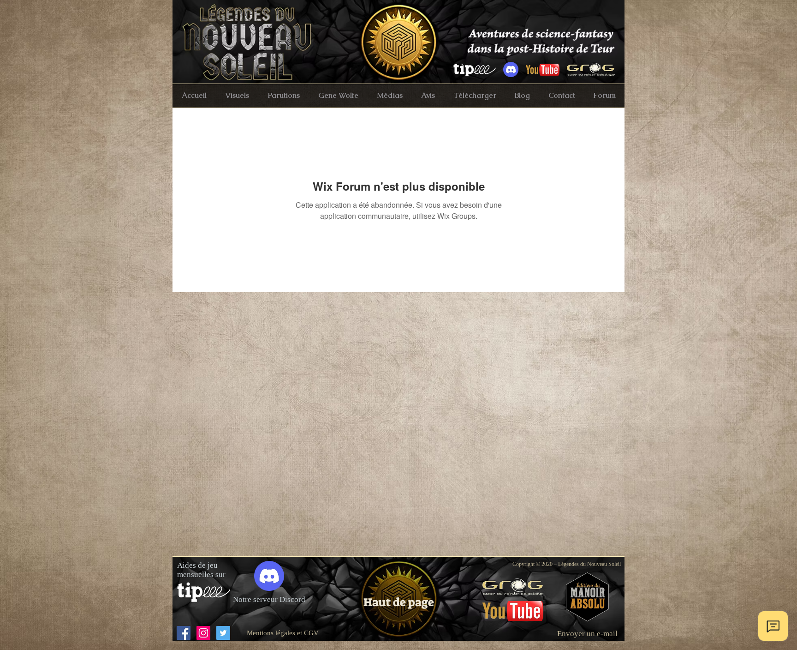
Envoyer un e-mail (587, 633)
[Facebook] (183, 633)
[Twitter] (223, 633)
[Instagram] (203, 633)
